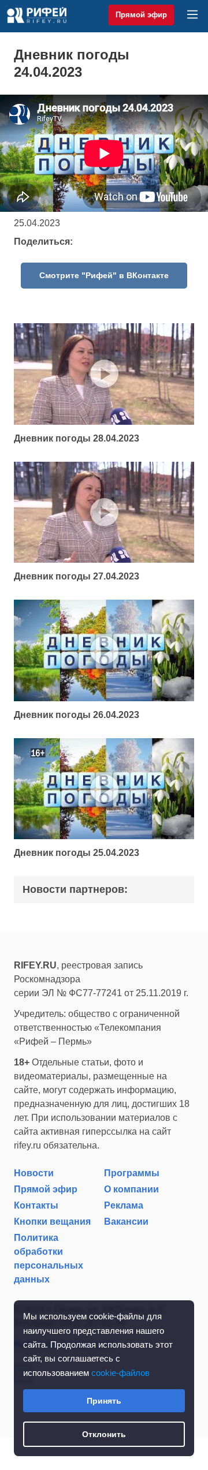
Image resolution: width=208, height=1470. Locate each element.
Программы (131, 1173)
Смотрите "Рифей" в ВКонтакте (104, 275)
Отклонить (104, 1434)
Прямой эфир (141, 14)
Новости (34, 1173)
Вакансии (126, 1221)
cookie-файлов (120, 1373)
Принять (104, 1400)
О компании (131, 1189)
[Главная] (36, 15)
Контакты (36, 1205)
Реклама (123, 1205)
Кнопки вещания (52, 1221)
